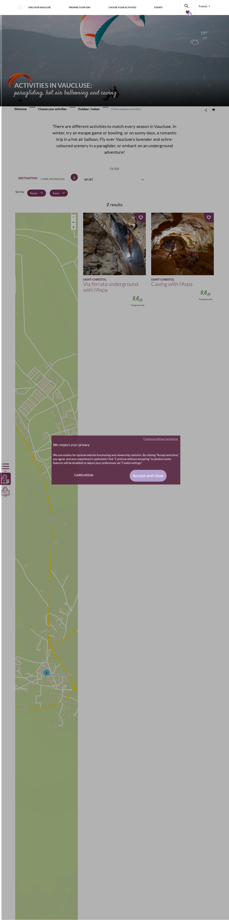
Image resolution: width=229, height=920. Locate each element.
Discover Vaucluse (39, 7)
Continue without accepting (160, 439)
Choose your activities (122, 7)
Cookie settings (83, 474)
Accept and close (148, 475)
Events (158, 7)
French (203, 6)
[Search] (187, 5)
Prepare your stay (80, 7)
